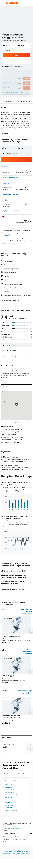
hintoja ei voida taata (16, 828)
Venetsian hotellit (10, 800)
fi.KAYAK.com (5, 850)
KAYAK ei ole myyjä (9, 834)
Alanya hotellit (9, 797)
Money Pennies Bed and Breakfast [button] (12, 715)
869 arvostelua (19, 38)
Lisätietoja (6, 235)
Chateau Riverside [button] (7, 635)
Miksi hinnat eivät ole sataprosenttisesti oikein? (15, 840)
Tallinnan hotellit (9, 805)
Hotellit (12, 850)
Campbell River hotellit (23, 853)
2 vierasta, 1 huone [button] (10, 50)
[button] (3, 3)
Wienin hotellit (9, 787)
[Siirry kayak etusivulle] (12, 3)
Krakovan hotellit (9, 784)
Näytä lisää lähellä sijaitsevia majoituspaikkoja (26, 611)
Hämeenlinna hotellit (11, 810)
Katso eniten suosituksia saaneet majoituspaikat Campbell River (25, 692)
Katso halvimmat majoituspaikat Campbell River (27, 651)
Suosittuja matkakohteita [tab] (12, 774)
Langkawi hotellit (10, 792)
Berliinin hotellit (9, 790)
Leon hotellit (8, 807)
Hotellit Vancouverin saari (8, 853)
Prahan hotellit (9, 802)
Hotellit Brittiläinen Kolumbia (21, 851)
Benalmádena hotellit (11, 795)
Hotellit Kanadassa (7, 851)
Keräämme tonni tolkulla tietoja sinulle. (15, 837)
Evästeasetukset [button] (5, 244)
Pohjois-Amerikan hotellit (22, 850)
